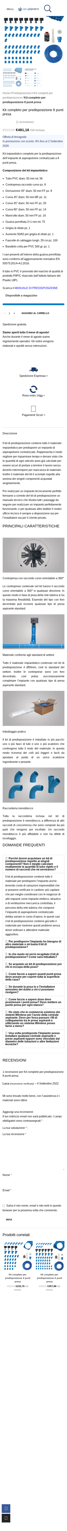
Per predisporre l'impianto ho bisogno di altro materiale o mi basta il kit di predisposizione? (33, 944)
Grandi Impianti (11, 1388)
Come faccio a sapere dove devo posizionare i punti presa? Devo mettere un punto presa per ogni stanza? (33, 1002)
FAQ (4, 1381)
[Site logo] (29, 8)
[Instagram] (6, 1518)
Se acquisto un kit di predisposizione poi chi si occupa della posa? (33, 965)
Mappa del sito (11, 1395)
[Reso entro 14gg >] (33, 389)
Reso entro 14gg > (33, 395)
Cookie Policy (10, 1417)
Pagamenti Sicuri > (33, 414)
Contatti (6, 1373)
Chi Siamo (8, 1366)
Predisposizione (22, 93)
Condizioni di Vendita (15, 1425)
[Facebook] (6, 1508)
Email (7, 1190)
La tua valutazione (15, 1128)
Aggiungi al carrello (35, 313)
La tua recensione (14, 1134)
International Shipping (15, 1439)
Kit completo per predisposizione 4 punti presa (17, 1278)
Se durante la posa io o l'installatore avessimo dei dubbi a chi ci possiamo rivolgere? (30, 989)
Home (6, 93)
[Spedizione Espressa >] (33, 369)
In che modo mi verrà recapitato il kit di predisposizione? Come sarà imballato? (32, 955)
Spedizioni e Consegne (16, 1432)
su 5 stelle (22, 1351)
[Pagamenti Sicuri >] (33, 408)
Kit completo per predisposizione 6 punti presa (49, 1278)
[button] (6, 34)
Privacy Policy (10, 1410)
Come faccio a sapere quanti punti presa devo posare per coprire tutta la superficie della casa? (33, 977)
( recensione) (25, 121)
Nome (7, 1175)
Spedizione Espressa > (33, 375)
